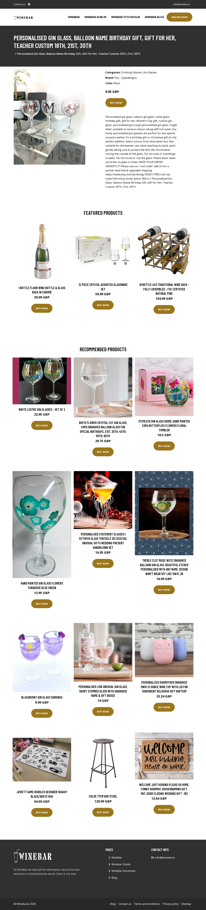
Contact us (124, 904)
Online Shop (179, 17)
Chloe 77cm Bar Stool (103, 796)
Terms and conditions (147, 904)
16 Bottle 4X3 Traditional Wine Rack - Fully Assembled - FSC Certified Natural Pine (164, 289)
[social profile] (29, 4)
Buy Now (116, 102)
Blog (114, 877)
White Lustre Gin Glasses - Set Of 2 (42, 409)
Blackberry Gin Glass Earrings (41, 697)
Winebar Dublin (95, 17)
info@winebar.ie (181, 4)
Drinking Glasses (131, 72)
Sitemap (186, 904)
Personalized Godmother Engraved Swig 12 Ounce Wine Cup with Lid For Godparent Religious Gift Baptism (164, 686)
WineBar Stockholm (125, 17)
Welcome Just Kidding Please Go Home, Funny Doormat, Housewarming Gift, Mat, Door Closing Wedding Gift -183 (164, 789)
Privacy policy (171, 904)
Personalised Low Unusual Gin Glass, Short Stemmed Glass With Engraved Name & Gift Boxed (103, 691)
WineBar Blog (154, 17)
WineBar (74, 17)
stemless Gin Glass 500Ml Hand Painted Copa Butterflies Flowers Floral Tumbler (164, 425)
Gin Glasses (150, 72)
